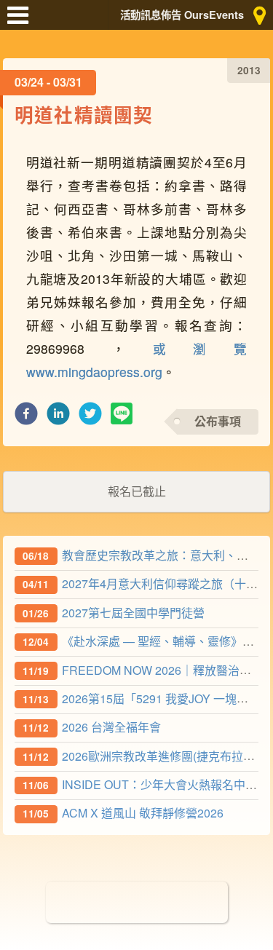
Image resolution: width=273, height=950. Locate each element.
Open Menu (21, 21)
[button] (26, 417)
